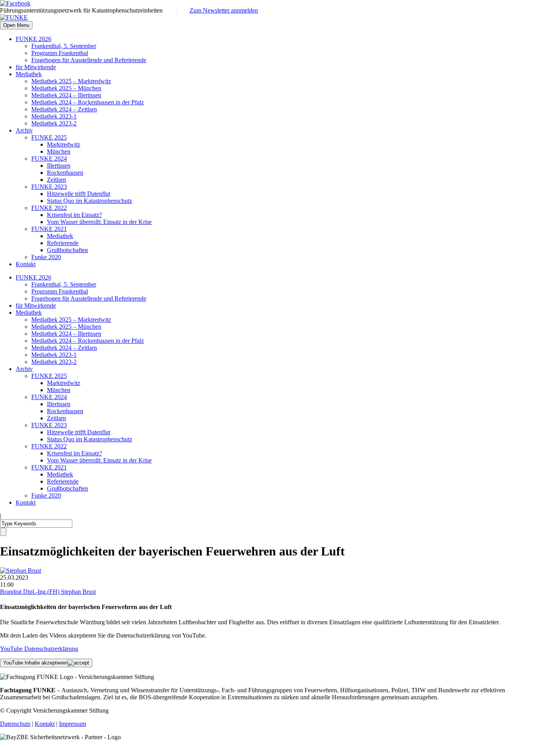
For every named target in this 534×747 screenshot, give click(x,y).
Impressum (72, 723)
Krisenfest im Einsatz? (74, 214)
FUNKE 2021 (49, 229)
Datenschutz (15, 723)
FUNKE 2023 (49, 186)
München (58, 151)
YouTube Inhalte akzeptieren (35, 663)
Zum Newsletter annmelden (224, 10)
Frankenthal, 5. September (63, 46)
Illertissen (58, 165)
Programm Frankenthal (59, 53)
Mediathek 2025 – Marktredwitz (71, 81)
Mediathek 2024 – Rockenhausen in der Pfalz (87, 102)
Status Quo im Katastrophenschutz (89, 200)
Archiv (24, 130)
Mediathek (29, 74)
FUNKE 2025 (49, 137)
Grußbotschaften (67, 250)
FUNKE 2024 (49, 158)
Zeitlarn (56, 179)
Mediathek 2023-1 (54, 116)
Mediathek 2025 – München (66, 88)
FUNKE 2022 (49, 207)
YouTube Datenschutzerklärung (39, 648)
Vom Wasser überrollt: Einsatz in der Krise (99, 222)
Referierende (63, 243)
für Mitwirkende (36, 67)
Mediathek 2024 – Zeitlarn (64, 109)
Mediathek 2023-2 (54, 123)
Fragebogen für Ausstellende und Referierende (88, 60)
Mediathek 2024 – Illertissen (66, 95)
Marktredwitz (63, 144)
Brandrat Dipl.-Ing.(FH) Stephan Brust (48, 591)
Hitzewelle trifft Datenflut (78, 193)
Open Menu (16, 25)
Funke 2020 (46, 257)
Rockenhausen (65, 172)
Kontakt (26, 264)
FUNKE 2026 (33, 39)
